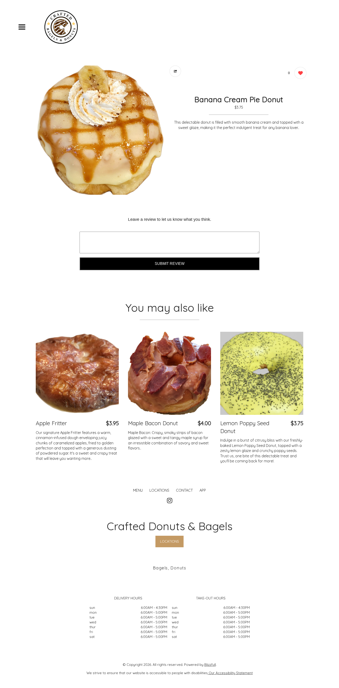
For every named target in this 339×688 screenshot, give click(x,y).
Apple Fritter (51, 423)
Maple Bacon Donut (153, 423)
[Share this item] (175, 71)
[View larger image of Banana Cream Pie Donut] (100, 130)
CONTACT (184, 490)
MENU (138, 490)
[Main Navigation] (21, 27)
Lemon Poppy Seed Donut (244, 427)
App (202, 490)
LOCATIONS (159, 490)
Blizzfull (210, 664)
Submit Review (169, 264)
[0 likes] (299, 73)
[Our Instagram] (169, 501)
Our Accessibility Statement (230, 673)
